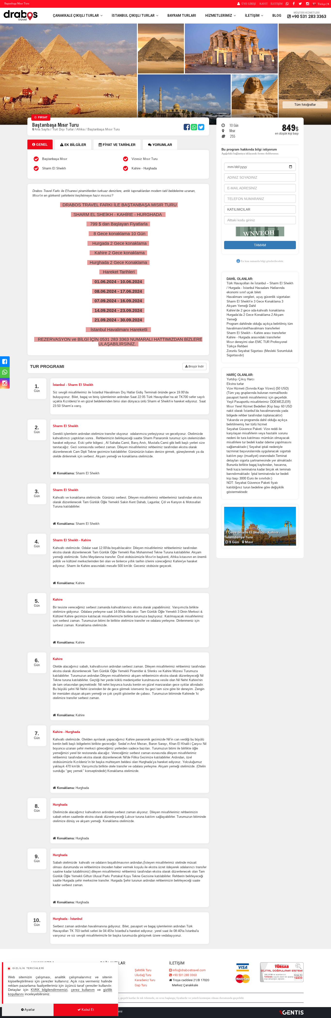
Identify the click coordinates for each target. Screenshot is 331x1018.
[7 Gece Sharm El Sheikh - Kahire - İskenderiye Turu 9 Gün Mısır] (260, 526)
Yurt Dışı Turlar (63, 129)
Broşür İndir (196, 366)
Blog (276, 15)
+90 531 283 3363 (309, 16)
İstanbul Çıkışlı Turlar (134, 15)
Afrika (80, 129)
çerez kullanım (83, 990)
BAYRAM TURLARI (181, 15)
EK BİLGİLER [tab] (74, 145)
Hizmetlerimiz (219, 15)
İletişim (253, 15)
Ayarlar (29, 1009)
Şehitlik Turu (143, 970)
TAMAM (260, 245)
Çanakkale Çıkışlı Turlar (76, 15)
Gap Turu (141, 985)
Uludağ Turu (143, 975)
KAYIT (264, 3)
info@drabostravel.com (189, 970)
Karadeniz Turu (145, 980)
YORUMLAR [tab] (161, 145)
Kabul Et (87, 1009)
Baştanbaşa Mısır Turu (103, 129)
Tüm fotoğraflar (305, 104)
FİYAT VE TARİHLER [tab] (118, 145)
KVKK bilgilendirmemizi (49, 990)
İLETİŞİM (277, 3)
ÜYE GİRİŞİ (249, 3)
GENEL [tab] (41, 144)
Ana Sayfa (42, 129)
